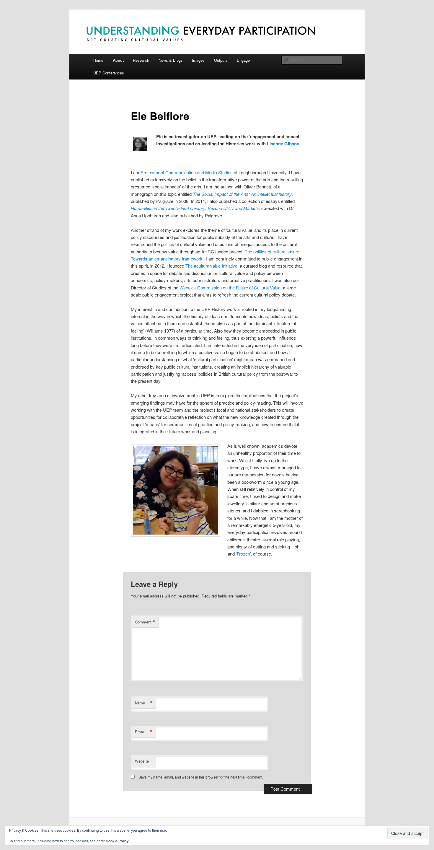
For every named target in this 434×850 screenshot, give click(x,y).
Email (144, 732)
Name (144, 703)
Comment (145, 622)
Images (198, 60)
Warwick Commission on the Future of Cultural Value (230, 287)
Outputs (221, 60)
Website (142, 761)
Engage (243, 60)
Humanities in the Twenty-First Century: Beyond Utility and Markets (195, 208)
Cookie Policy (117, 841)
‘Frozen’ (243, 554)
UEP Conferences (108, 73)
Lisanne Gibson (283, 143)
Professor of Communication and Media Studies (187, 172)
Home (98, 60)
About (118, 60)
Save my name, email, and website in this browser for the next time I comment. (200, 776)
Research (141, 60)
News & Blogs (171, 60)
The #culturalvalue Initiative (211, 266)
